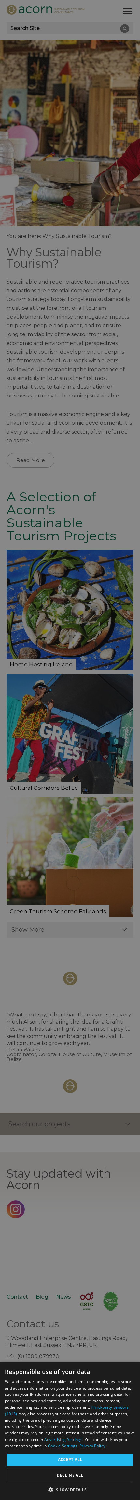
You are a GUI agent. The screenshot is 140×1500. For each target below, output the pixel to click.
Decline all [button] (70, 1475)
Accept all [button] (70, 1459)
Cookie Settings (62, 1446)
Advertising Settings (63, 1439)
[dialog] (70, 1431)
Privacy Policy (92, 1446)
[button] (70, 1489)
